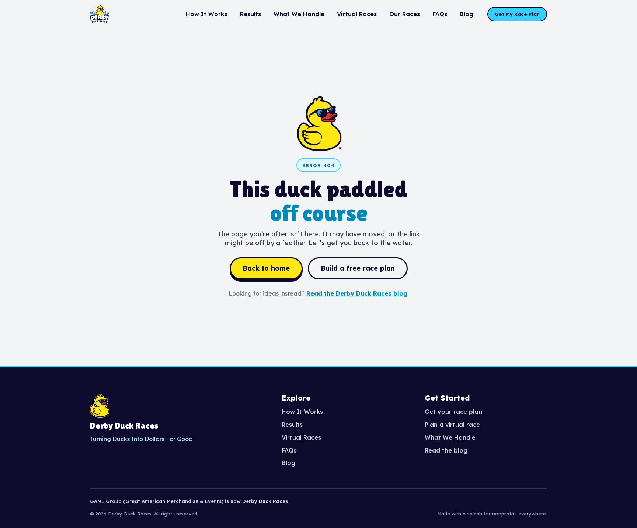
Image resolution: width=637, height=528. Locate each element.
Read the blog (446, 450)
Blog (466, 14)
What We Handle (299, 14)
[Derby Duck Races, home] (99, 14)
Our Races (404, 14)
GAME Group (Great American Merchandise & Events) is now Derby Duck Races (189, 501)
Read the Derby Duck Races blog (356, 293)
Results (250, 14)
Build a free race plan (358, 268)
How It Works (206, 14)
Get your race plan (453, 411)
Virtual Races (357, 14)
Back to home (266, 268)
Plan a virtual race (452, 424)
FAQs (439, 14)
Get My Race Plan (517, 14)
